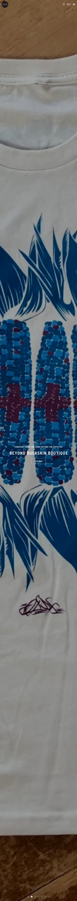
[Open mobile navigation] (73, 4)
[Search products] (64, 4)
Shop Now (38, 461)
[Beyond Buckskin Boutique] (12, 4)
